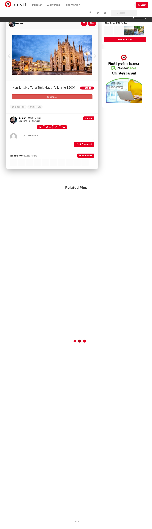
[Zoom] (56, 127)
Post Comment (84, 144)
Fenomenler (72, 4)
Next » (76, 521)
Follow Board (85, 155)
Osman (19, 23)
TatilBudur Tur (18, 106)
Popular (37, 4)
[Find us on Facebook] (90, 13)
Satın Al (53, 96)
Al (93, 22)
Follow (88, 118)
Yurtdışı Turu (34, 106)
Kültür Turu (30, 155)
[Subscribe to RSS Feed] (105, 13)
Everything (53, 4)
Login (143, 4)
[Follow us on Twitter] (97, 13)
